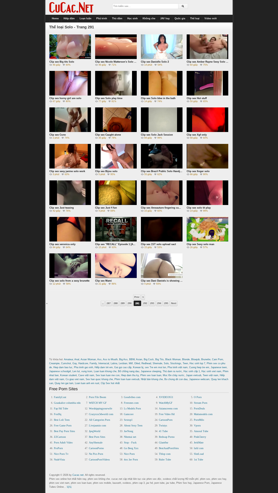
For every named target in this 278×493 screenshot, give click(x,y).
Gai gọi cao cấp (122, 367)
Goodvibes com (132, 397)
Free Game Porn (62, 425)
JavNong (128, 431)
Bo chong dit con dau (176, 379)
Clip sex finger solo (198, 171)
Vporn (197, 425)
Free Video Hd (167, 414)
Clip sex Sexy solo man (200, 244)
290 (130, 303)
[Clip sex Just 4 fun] (116, 203)
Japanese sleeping (151, 371)
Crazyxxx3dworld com (101, 414)
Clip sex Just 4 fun (106, 207)
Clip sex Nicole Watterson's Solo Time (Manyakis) (124, 61)
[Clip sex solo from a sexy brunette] (70, 276)
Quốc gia (180, 18)
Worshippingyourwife (100, 408)
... (103, 303)
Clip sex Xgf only (197, 134)
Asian (139, 359)
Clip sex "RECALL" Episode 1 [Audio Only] (120, 244)
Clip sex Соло (57, 134)
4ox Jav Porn (131, 459)
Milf (131, 363)
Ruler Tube (165, 459)
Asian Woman (88, 359)
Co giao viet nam (75, 379)
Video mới (210, 18)
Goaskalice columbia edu (67, 402)
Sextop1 (128, 419)
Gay (74, 363)
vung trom (86, 371)
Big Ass (123, 359)
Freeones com (131, 402)
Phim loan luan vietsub (126, 379)
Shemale (157, 363)
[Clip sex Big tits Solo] (70, 57)
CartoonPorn (165, 419)
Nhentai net (130, 437)
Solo (166, 363)
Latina (114, 363)
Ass (99, 359)
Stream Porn (200, 402)
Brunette (205, 359)
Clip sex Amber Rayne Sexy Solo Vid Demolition (215, 61)
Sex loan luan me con (108, 375)
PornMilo (199, 419)
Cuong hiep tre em (199, 367)
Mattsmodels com (203, 414)
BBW (132, 359)
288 (116, 303)
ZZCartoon (60, 437)
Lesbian (123, 363)
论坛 (69, 486)
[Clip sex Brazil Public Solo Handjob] (161, 167)
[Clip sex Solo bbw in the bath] (161, 94)
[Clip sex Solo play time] (116, 94)
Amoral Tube (201, 431)
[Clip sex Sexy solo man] (207, 240)
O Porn (198, 397)
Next (173, 303)
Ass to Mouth (110, 359)
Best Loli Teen (62, 419)
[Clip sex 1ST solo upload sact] (161, 240)
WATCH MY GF (98, 402)
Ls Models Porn (132, 408)
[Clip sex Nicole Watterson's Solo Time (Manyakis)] (116, 57)
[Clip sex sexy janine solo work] (70, 167)
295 (166, 303)
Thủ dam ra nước (172, 371)
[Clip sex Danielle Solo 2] (161, 57)
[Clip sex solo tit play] (207, 203)
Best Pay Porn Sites (64, 431)
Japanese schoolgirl (60, 371)
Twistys (163, 425)
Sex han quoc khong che (99, 379)
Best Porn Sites (97, 437)
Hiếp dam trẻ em (104, 367)
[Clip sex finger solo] (207, 167)
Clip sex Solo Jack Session (157, 134)
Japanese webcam (199, 379)
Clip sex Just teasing (61, 207)
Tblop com (165, 454)
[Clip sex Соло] (70, 130)
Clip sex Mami (103, 280)
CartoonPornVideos (99, 459)
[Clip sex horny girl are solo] (70, 94)
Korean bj (138, 367)
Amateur (68, 359)
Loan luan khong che (105, 371)
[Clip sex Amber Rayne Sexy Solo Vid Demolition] (207, 57)
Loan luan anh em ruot (87, 383)
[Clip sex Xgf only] (207, 130)
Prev (136, 297)
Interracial (103, 363)
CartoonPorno (96, 448)
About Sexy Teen (133, 425)
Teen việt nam (210, 375)
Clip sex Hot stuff (197, 98)
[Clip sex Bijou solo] (116, 167)
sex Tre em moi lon (155, 367)
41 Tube (163, 431)
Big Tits (159, 359)
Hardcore (83, 363)
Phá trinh (101, 18)
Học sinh (132, 18)
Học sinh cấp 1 (191, 371)
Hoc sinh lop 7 (197, 363)
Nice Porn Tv (61, 454)
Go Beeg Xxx (131, 448)
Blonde (186, 359)
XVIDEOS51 (166, 397)
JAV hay (165, 18)
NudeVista (59, 459)
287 (109, 303)
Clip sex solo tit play (199, 207)
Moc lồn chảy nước (173, 375)
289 (123, 303)
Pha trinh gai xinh (83, 367)
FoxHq (57, 414)
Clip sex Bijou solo (106, 171)
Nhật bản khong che (152, 379)
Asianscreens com (168, 408)
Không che (149, 18)
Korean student (68, 375)
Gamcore (129, 414)
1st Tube (198, 459)
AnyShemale (96, 442)
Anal (76, 359)
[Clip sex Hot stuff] (207, 94)
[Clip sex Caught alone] (116, 130)
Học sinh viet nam (211, 371)
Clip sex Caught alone (108, 134)
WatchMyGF (165, 402)
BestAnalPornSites (169, 448)
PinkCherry (200, 437)
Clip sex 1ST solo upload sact (158, 244)
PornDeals (199, 408)
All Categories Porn (99, 419)
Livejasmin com (97, 425)
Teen (185, 363)
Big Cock (149, 359)
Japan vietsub (193, 375)
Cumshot (66, 363)
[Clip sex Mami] (116, 276)
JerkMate (198, 442)
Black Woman (173, 359)
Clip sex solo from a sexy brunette (69, 280)
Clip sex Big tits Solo (61, 61)
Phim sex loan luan (150, 375)
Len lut (76, 371)
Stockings (175, 363)
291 (137, 303)
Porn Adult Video (63, 442)
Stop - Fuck (130, 442)
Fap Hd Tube (61, 408)
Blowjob (195, 359)
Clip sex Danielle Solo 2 (155, 61)
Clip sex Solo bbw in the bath (158, 98)
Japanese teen (219, 367)
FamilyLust (60, 397)
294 (159, 303)
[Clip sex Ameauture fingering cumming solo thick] (161, 203)
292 (145, 303)
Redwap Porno (167, 437)
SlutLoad (199, 454)
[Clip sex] (116, 240)
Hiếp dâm (69, 18)
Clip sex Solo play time (108, 98)
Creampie (54, 363)
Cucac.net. (78, 475)
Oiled (137, 363)
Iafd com (198, 448)
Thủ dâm (117, 18)
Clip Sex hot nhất (110, 383)
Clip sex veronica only (62, 244)
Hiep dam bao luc (62, 367)
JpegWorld (94, 431)
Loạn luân (85, 18)
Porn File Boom (97, 397)
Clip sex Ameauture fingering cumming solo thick (170, 207)
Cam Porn (217, 359)
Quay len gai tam (64, 383)
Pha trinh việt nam (178, 367)
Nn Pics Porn (96, 454)
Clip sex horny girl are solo (65, 98)
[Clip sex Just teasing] (70, 203)
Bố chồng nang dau (128, 371)
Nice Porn (129, 454)
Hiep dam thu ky (130, 375)
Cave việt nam (86, 375)
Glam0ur (163, 442)
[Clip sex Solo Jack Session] (161, 130)
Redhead (146, 363)
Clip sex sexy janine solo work (67, 171)
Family (93, 363)
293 (152, 303)
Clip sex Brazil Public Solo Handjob (162, 171)
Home (55, 18)
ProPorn (58, 448)
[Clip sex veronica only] (70, 240)
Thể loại (195, 18)
